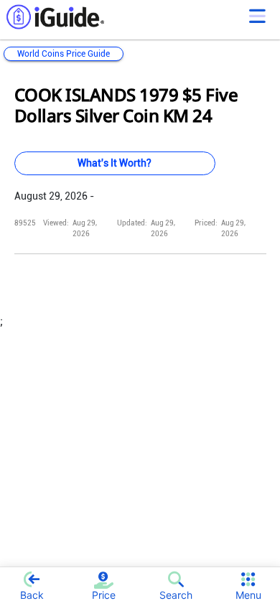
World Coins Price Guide (63, 54)
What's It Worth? (114, 163)
